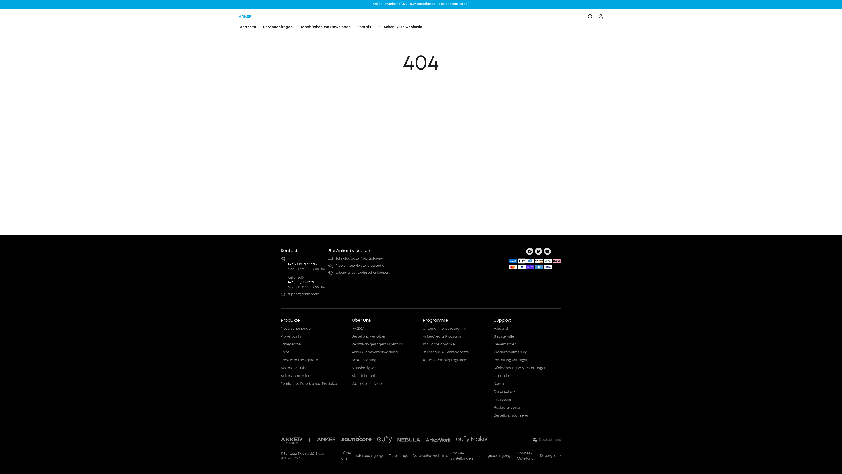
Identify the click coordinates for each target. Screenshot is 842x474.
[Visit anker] (326, 440)
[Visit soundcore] (356, 440)
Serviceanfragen (278, 27)
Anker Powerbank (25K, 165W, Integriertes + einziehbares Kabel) (421, 4)
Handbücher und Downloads (325, 27)
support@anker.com (303, 294)
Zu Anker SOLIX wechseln (400, 27)
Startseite (247, 27)
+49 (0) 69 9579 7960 (303, 264)
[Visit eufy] (384, 440)
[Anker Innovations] (291, 440)
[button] (314, 367)
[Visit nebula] (408, 440)
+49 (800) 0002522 (301, 282)
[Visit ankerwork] (438, 440)
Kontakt (364, 27)
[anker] (245, 16)
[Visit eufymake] (471, 440)
